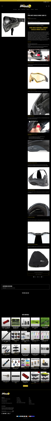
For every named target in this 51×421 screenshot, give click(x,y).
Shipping (29, 18)
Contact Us (36, 9)
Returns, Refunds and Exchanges (21, 402)
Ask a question (38, 274)
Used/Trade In (23, 9)
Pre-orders (18, 397)
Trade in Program (19, 401)
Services (28, 9)
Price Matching (19, 400)
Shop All (19, 9)
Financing (32, 9)
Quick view (7, 306)
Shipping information (39, 272)
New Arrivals (15, 9)
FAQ (29, 397)
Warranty (30, 401)
